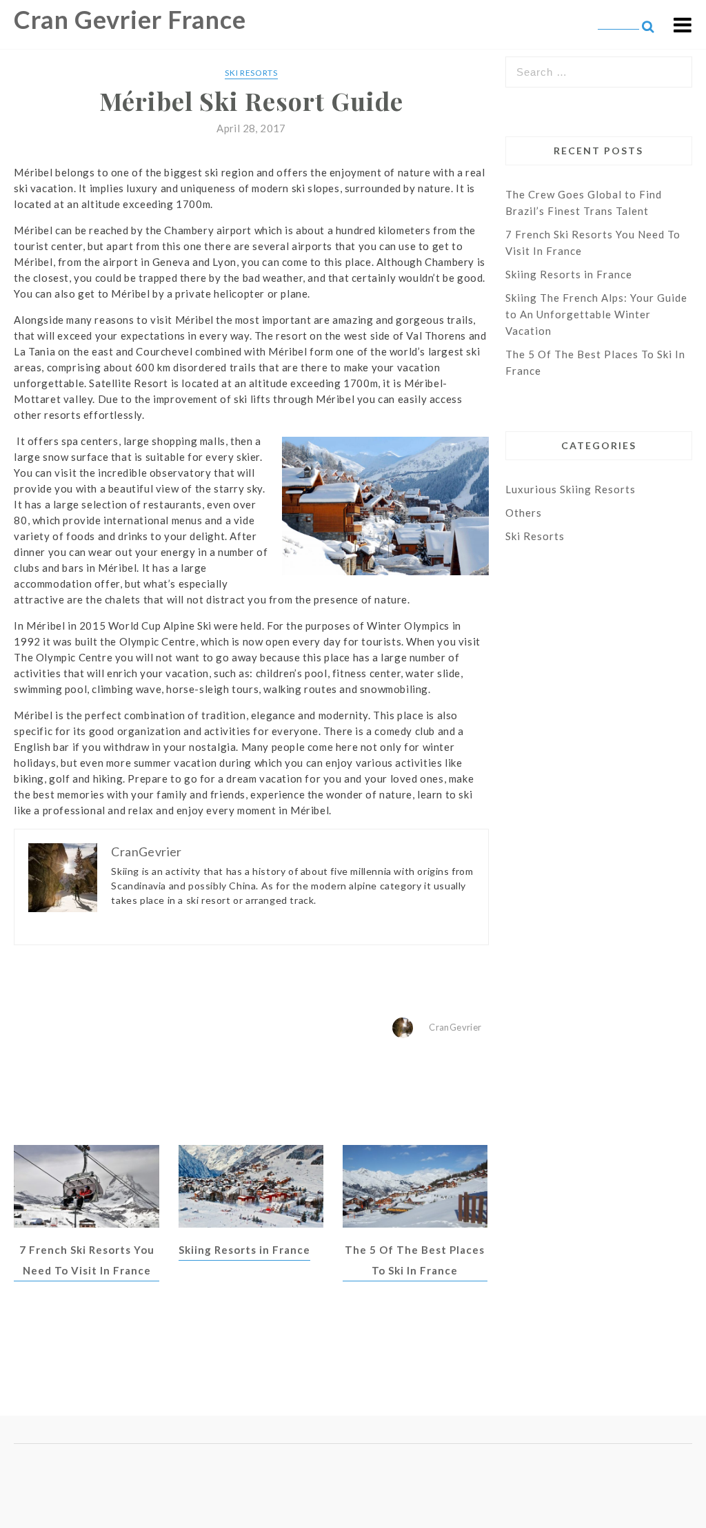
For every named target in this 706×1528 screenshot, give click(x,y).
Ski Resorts (251, 73)
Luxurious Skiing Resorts (570, 489)
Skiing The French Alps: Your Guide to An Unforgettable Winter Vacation (596, 314)
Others (523, 512)
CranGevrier (455, 1027)
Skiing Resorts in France (244, 1249)
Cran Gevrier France (130, 19)
